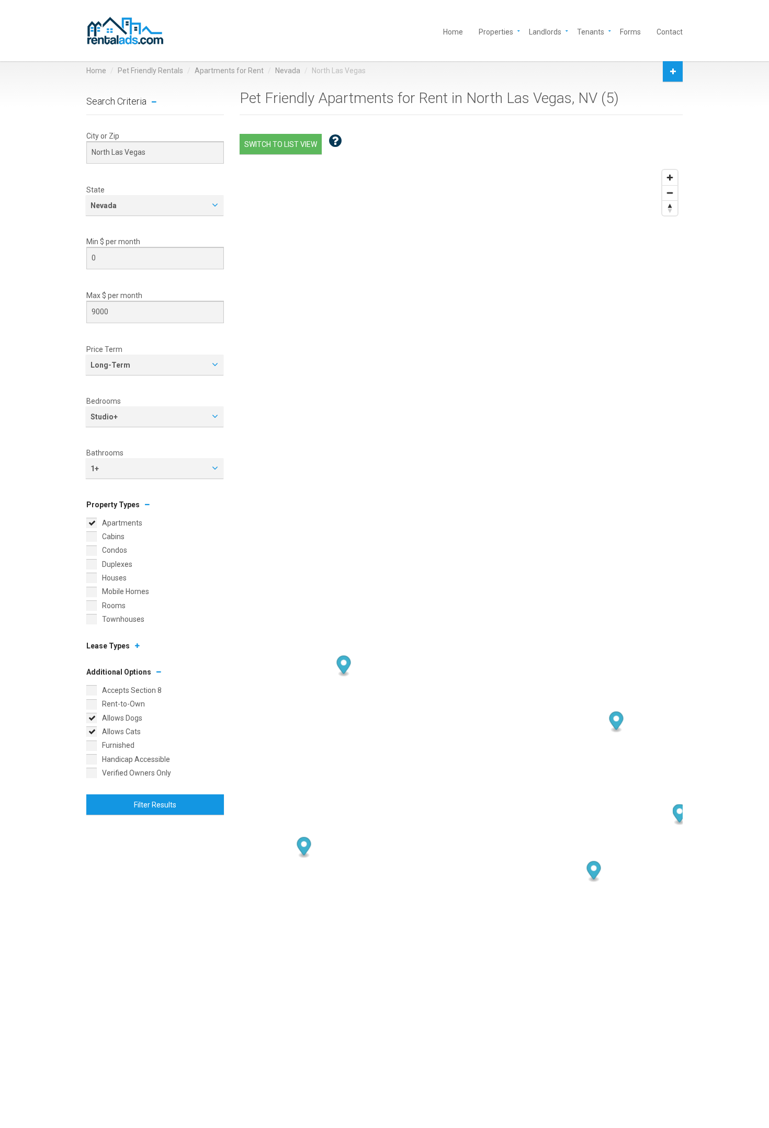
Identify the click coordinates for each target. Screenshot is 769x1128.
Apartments (122, 523)
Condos (114, 550)
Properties (496, 31)
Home (453, 31)
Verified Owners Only (136, 773)
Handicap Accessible (136, 759)
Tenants (590, 31)
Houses (114, 578)
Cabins (113, 536)
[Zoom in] (669, 177)
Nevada (287, 70)
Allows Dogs (122, 718)
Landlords (545, 31)
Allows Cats (121, 731)
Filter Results (155, 805)
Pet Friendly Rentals (150, 70)
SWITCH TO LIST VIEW (280, 144)
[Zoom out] (669, 192)
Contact (670, 31)
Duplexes (117, 564)
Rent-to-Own (123, 704)
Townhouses (123, 619)
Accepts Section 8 (132, 690)
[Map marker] (593, 871)
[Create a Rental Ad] (673, 71)
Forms (630, 31)
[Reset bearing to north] (669, 207)
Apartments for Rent (229, 70)
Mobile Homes (125, 591)
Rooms (114, 605)
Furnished (118, 745)
